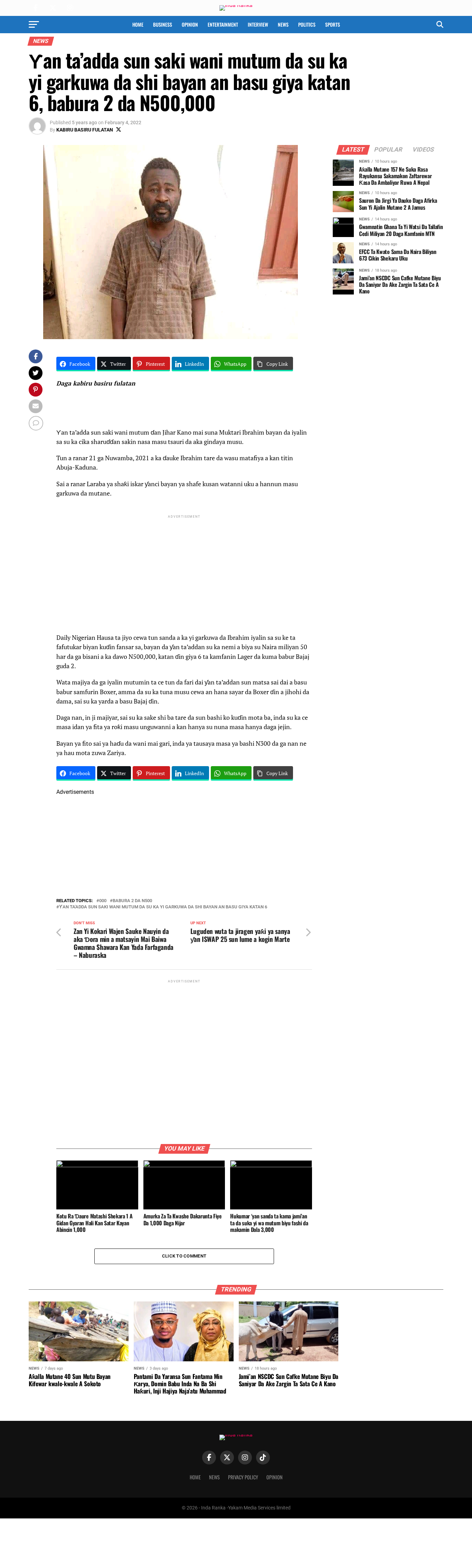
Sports (332, 24)
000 (102, 901)
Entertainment (223, 24)
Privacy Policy (243, 1477)
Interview (258, 24)
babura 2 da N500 (132, 901)
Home (137, 24)
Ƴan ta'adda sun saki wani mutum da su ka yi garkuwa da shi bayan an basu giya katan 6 (163, 907)
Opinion (190, 24)
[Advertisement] (184, 568)
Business (162, 24)
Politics (306, 24)
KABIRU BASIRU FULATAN (84, 130)
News (283, 24)
